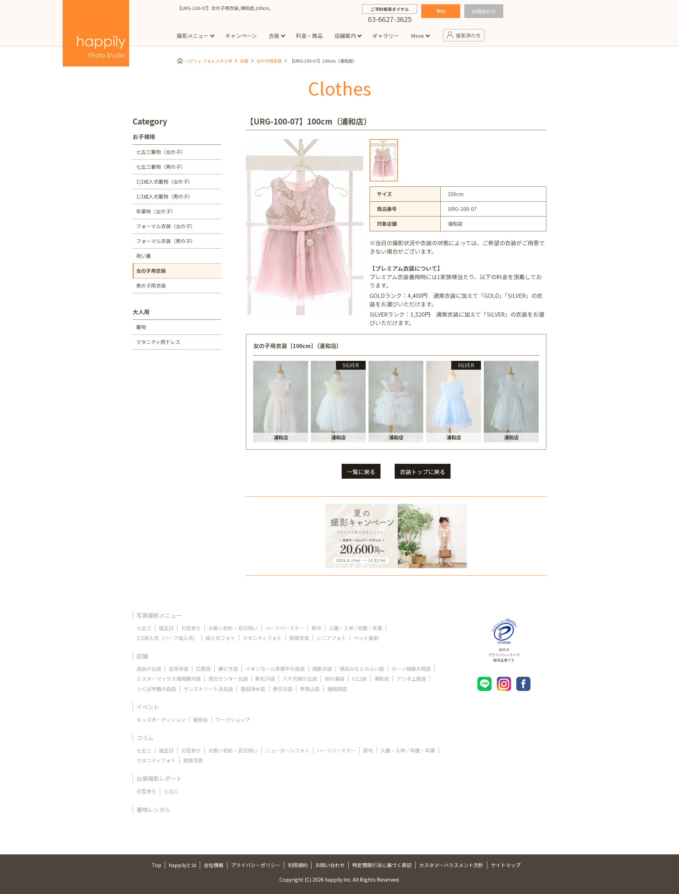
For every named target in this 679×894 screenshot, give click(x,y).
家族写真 (299, 637)
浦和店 (381, 678)
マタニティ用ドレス (158, 341)
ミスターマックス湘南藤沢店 (169, 678)
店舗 (142, 656)
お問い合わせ (330, 865)
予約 (441, 11)
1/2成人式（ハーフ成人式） (167, 637)
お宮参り (191, 627)
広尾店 (203, 668)
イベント (148, 707)
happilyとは (182, 865)
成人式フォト (220, 637)
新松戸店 (265, 678)
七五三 (144, 627)
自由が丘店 (149, 668)
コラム (145, 737)
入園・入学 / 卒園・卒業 (355, 627)
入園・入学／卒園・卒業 (408, 750)
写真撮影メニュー (159, 615)
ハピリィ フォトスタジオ (208, 61)
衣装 (274, 35)
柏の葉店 (334, 678)
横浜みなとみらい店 (362, 668)
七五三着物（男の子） (161, 166)
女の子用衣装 (269, 61)
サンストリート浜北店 (208, 688)
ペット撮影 (366, 637)
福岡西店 (337, 688)
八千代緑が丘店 (300, 678)
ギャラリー (385, 35)
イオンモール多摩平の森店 (275, 668)
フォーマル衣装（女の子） (166, 226)
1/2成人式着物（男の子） (164, 196)
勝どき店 (228, 668)
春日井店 (282, 688)
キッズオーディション (161, 719)
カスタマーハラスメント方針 (451, 865)
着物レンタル (153, 809)
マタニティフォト (262, 637)
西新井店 (322, 668)
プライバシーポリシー (255, 865)
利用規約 (298, 865)
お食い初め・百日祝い (233, 627)
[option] (384, 160)
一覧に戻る (361, 471)
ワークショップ (232, 719)
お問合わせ (483, 11)
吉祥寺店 (178, 668)
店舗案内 (345, 35)
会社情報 (214, 865)
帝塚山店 (310, 688)
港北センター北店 (228, 678)
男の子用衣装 (151, 285)
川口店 (359, 678)
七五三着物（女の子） (161, 151)
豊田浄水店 (252, 688)
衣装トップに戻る (422, 471)
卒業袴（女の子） (156, 211)
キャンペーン (241, 35)
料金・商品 (309, 35)
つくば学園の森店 (156, 688)
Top (156, 865)
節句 (316, 627)
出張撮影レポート (159, 778)
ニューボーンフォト (287, 750)
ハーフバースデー (284, 627)
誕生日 (166, 627)
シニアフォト (331, 637)
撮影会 (200, 719)
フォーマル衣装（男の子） (166, 240)
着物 (141, 326)
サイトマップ (506, 865)
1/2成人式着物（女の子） (164, 181)
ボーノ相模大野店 (411, 668)
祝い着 (143, 255)
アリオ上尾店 (411, 678)
